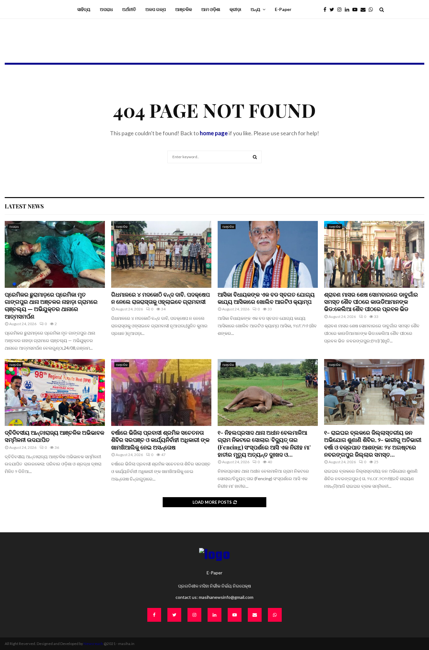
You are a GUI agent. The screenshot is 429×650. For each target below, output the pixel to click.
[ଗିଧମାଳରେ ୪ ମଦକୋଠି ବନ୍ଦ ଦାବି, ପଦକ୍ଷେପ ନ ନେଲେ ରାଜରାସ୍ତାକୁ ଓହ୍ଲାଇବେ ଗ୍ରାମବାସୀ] (161, 254)
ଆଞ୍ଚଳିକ (183, 9)
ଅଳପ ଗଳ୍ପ (155, 9)
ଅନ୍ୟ (255, 9)
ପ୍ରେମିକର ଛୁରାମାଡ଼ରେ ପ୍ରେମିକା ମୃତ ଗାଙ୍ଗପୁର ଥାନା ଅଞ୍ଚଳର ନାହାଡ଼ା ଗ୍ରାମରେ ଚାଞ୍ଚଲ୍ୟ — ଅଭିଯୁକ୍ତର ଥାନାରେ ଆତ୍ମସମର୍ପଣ (51, 305)
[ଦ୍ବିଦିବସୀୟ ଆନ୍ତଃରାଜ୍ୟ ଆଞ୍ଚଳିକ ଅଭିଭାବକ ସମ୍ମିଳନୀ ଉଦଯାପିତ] (55, 392)
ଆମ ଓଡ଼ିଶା (210, 9)
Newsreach (93, 643)
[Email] (365, 9)
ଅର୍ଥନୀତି (129, 9)
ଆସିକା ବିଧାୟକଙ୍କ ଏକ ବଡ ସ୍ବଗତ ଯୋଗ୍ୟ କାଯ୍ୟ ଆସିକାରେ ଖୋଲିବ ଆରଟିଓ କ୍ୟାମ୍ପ (266, 298)
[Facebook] (326, 9)
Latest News (24, 206)
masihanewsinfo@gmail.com (226, 597)
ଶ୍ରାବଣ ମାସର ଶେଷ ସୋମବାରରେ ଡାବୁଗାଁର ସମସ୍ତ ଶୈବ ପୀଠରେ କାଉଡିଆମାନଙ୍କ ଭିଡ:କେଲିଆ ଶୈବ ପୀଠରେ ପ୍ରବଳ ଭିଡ (371, 302)
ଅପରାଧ (106, 9)
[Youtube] (356, 9)
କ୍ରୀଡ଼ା (235, 9)
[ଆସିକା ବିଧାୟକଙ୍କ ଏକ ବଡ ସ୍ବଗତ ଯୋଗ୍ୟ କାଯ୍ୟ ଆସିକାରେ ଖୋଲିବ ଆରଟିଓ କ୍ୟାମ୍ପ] (268, 254)
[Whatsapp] (372, 9)
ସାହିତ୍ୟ (83, 9)
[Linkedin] (348, 9)
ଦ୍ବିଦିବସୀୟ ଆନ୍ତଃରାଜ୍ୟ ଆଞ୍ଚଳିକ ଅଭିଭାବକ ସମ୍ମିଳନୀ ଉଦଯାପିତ (54, 436)
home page (214, 133)
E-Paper (283, 9)
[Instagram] (341, 9)
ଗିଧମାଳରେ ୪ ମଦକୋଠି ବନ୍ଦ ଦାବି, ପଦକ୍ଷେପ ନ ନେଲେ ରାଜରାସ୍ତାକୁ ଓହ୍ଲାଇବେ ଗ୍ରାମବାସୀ (160, 298)
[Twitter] (333, 9)
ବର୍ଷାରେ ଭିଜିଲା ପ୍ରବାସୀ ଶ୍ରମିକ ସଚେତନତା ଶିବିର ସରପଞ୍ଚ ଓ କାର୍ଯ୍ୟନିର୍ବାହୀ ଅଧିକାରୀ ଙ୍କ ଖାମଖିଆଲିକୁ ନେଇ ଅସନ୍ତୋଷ (160, 440)
